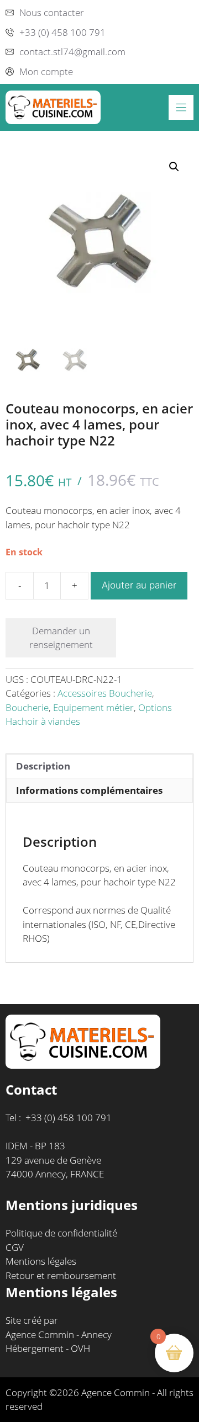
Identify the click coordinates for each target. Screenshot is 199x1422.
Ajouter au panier (139, 585)
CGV (15, 1247)
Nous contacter (51, 12)
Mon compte (46, 71)
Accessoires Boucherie (104, 693)
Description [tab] (43, 766)
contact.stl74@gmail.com (72, 51)
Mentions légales (41, 1261)
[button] (174, 167)
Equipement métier (93, 707)
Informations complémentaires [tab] (89, 790)
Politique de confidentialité (61, 1233)
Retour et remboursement (61, 1275)
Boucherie (27, 707)
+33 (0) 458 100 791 (62, 32)
